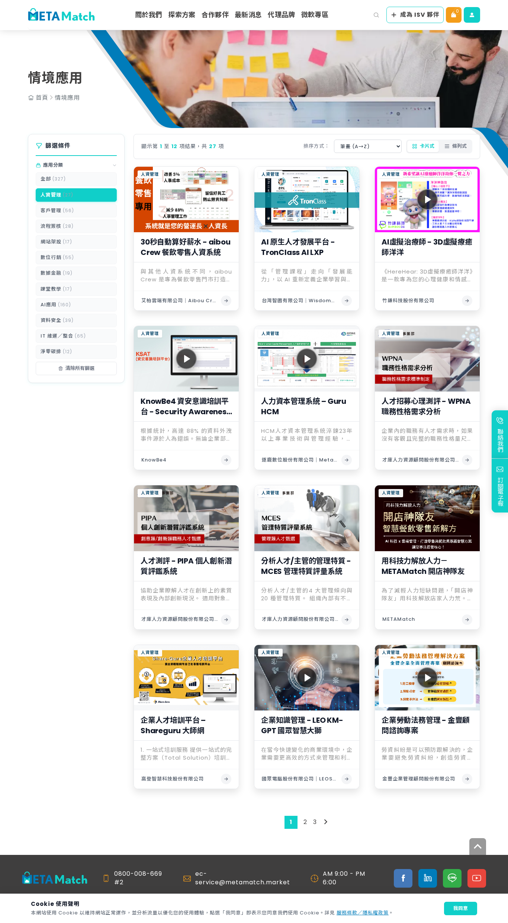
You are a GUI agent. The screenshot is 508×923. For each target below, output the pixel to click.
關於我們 (148, 14)
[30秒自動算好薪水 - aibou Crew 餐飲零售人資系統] (186, 199)
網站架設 (56, 241)
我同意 (460, 908)
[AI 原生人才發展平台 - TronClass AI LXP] (306, 199)
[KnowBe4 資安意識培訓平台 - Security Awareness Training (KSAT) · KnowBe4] (226, 460)
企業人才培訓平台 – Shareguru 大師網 (173, 725)
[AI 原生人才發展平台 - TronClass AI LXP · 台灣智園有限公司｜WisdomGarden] (346, 301)
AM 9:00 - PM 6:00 (344, 878)
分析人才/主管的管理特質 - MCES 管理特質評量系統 (306, 566)
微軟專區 (314, 14)
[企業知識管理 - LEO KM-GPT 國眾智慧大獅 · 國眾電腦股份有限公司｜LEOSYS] (346, 779)
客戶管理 (57, 210)
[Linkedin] (427, 878)
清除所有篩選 (79, 368)
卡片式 (427, 146)
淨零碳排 (56, 351)
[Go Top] (477, 846)
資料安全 (57, 320)
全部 (53, 178)
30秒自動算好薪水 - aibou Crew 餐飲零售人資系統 (186, 247)
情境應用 (67, 98)
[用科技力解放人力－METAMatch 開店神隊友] (427, 518)
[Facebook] (403, 878)
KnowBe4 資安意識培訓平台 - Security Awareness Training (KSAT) (186, 406)
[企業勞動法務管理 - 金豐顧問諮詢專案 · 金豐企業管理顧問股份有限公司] (467, 779)
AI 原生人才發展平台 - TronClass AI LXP (298, 247)
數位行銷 (57, 257)
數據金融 (57, 273)
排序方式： (316, 146)
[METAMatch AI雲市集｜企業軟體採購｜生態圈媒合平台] (61, 14)
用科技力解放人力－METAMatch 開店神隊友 (423, 566)
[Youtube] (476, 878)
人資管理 (57, 194)
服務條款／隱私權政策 (363, 912)
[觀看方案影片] (427, 199)
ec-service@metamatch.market (242, 878)
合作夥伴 (215, 14)
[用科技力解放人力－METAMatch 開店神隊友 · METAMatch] (467, 619)
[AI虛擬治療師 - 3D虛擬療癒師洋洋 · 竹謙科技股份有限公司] (467, 301)
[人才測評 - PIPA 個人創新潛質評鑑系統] (186, 518)
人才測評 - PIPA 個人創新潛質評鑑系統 (186, 566)
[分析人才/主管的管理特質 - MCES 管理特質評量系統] (306, 518)
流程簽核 (57, 226)
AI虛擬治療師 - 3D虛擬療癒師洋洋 (427, 247)
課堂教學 (56, 289)
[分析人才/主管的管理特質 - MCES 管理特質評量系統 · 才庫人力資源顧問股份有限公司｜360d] (346, 619)
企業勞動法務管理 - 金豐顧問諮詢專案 (426, 725)
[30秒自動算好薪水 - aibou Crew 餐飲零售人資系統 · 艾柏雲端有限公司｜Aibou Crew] (226, 301)
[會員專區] (472, 15)
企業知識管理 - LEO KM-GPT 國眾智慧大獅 (302, 725)
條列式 (459, 146)
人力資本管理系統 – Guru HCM (303, 406)
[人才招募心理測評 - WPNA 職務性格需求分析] (427, 359)
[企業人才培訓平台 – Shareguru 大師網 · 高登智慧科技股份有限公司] (226, 779)
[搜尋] (376, 15)
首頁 (42, 98)
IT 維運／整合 (63, 335)
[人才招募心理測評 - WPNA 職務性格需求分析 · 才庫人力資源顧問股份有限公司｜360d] (467, 460)
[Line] (452, 878)
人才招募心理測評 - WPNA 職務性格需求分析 (426, 406)
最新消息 (248, 14)
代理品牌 (281, 14)
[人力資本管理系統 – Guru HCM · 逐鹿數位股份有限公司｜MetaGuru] (346, 460)
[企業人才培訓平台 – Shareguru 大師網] (186, 677)
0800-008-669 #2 (138, 878)
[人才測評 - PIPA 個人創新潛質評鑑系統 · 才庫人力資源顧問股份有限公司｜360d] (226, 619)
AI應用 (56, 304)
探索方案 (181, 14)
